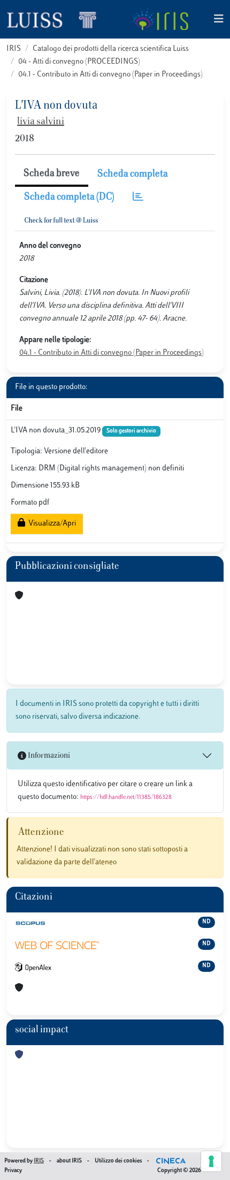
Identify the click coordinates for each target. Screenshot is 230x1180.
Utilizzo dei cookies (118, 1161)
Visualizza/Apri (50, 524)
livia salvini (40, 122)
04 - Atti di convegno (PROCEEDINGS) (79, 62)
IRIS (13, 49)
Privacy (13, 1171)
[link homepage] (56, 19)
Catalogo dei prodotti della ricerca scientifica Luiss (111, 49)
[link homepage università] (160, 19)
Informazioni (48, 756)
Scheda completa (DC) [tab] (69, 197)
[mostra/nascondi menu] (219, 19)
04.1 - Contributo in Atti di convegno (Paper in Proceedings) (110, 75)
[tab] (138, 197)
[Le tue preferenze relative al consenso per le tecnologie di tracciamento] (211, 1161)
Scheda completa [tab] (132, 174)
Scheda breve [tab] (52, 174)
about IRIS (69, 1161)
